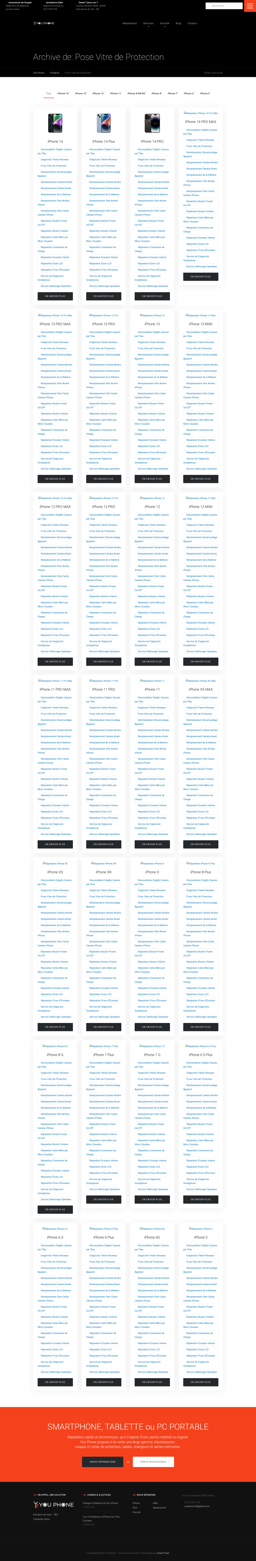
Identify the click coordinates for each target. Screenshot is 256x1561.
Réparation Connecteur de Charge (52, 249)
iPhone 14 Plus (103, 141)
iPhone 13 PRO (103, 324)
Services (148, 23)
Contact (192, 23)
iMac (155, 1503)
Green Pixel (163, 1553)
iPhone (136, 1503)
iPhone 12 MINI (200, 507)
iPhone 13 (152, 324)
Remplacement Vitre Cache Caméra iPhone (53, 212)
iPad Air (136, 1512)
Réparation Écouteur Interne (55, 257)
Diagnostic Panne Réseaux (55, 159)
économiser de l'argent (20, 2)
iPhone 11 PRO (103, 689)
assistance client (54, 2)
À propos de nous (42, 1514)
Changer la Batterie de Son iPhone (100, 1503)
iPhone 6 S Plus (201, 1055)
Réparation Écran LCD (52, 263)
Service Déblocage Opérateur (56, 286)
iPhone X (152, 872)
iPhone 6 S (55, 1237)
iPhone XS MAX (201, 689)
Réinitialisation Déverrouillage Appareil (55, 174)
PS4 (134, 1507)
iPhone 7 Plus (103, 1055)
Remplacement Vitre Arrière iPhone (53, 202)
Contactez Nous (41, 1519)
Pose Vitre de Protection (54, 165)
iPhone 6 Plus (103, 1237)
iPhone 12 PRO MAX (55, 507)
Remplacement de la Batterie (56, 194)
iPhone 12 (152, 507)
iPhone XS (55, 872)
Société (164, 23)
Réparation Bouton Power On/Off (52, 222)
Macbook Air (159, 1507)
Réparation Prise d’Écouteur (55, 269)
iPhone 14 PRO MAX (200, 122)
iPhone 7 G (152, 1055)
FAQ (56, 1514)
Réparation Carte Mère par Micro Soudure (53, 239)
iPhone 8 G (55, 1055)
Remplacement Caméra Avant (56, 188)
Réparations (130, 23)
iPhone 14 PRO (152, 141)
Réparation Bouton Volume (54, 231)
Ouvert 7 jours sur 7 (88, 2)
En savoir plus (55, 296)
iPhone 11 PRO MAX (55, 689)
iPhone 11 (152, 689)
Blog (178, 23)
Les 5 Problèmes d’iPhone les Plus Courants (101, 1518)
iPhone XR (104, 872)
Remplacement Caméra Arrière (56, 182)
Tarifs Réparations (102, 1462)
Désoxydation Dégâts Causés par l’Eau (55, 151)
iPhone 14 (55, 141)
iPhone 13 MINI (200, 324)
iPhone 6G (152, 1237)
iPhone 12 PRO (103, 507)
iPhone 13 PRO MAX (55, 324)
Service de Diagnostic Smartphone (51, 278)
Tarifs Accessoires (153, 1462)
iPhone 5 (200, 1237)
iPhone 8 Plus (201, 872)
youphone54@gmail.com (197, 1506)
